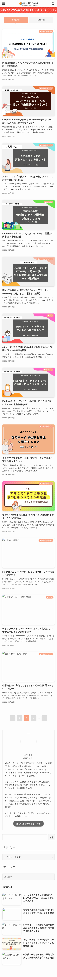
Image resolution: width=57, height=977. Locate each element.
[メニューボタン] (3, 3)
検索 (52, 837)
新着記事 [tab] (16, 19)
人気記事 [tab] (41, 19)
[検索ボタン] (53, 3)
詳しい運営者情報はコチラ (28, 823)
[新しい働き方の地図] (28, 3)
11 (44, 718)
